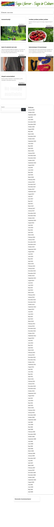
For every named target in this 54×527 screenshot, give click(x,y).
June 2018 (30, 170)
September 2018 (32, 162)
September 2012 (32, 335)
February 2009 (31, 431)
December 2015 (32, 242)
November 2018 (32, 158)
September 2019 (32, 141)
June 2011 (30, 371)
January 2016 (31, 239)
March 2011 (31, 379)
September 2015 (32, 249)
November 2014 (32, 273)
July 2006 (30, 484)
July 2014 (30, 282)
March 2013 (31, 321)
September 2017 (32, 191)
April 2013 (30, 318)
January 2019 (31, 153)
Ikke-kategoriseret (22, 26)
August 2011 (31, 367)
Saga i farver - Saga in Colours (34, 3)
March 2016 (31, 234)
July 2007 (30, 460)
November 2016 (32, 215)
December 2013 (32, 299)
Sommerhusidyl (5, 19)
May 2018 (30, 172)
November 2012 (32, 331)
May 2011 (30, 374)
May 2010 (30, 403)
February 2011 (31, 381)
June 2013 (30, 314)
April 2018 (30, 174)
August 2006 (31, 482)
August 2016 (31, 222)
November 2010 (32, 388)
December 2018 (32, 155)
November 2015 (32, 244)
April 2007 (30, 463)
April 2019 (30, 148)
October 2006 (31, 477)
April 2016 (30, 232)
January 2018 (31, 182)
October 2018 (31, 160)
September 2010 (32, 393)
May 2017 (30, 201)
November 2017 (32, 186)
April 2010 (30, 405)
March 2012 (31, 350)
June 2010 (30, 400)
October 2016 (31, 218)
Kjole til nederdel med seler (9, 47)
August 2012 (31, 338)
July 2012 (30, 340)
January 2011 (31, 383)
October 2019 (31, 138)
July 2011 (30, 369)
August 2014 (31, 280)
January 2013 (31, 326)
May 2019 (30, 146)
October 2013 (31, 304)
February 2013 (31, 323)
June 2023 (30, 119)
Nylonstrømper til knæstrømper (38, 47)
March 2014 (31, 292)
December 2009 (32, 415)
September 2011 (32, 364)
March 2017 (31, 206)
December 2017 (32, 184)
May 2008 (30, 446)
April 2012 (30, 347)
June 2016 (30, 227)
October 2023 (31, 112)
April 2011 (30, 376)
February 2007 (31, 467)
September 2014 (32, 278)
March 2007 (31, 465)
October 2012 (31, 333)
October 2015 (31, 246)
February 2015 (31, 266)
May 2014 (30, 287)
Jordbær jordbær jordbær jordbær (38, 19)
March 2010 (31, 407)
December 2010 (32, 386)
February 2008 (31, 453)
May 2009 (30, 427)
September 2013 (32, 306)
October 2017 (31, 189)
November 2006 (32, 475)
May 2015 (30, 258)
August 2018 (31, 165)
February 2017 (31, 208)
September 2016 (32, 220)
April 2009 (30, 429)
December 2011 (32, 357)
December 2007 (32, 458)
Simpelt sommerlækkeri (8, 76)
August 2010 (31, 395)
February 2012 (31, 352)
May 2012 (30, 345)
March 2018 (31, 177)
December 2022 (32, 122)
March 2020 (31, 134)
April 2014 (30, 290)
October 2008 (31, 436)
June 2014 (30, 285)
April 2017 (30, 203)
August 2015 (31, 251)
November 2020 (32, 124)
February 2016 (31, 237)
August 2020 (31, 129)
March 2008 (31, 451)
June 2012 (30, 343)
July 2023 (30, 117)
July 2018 (30, 167)
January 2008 (31, 455)
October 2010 (31, 391)
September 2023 (32, 114)
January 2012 (31, 355)
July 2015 (30, 254)
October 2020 (31, 126)
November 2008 (32, 434)
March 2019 (31, 150)
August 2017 (31, 194)
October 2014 (31, 275)
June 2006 (30, 487)
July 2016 (30, 225)
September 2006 (32, 479)
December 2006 (32, 472)
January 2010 (31, 412)
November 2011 (32, 359)
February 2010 (31, 410)
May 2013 (30, 316)
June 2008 (30, 443)
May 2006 (30, 489)
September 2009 (32, 419)
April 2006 (30, 491)
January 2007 (31, 470)
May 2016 (30, 230)
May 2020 (30, 131)
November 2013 (32, 302)
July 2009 (30, 422)
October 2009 (31, 417)
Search (3, 107)
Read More (21, 24)
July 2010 (30, 398)
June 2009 (30, 424)
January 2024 (31, 110)
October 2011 (31, 362)
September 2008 (32, 439)
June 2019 (30, 143)
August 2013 (31, 309)
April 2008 (30, 448)
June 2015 (30, 256)
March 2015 (31, 263)
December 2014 (32, 270)
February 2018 (31, 179)
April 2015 (30, 261)
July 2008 (30, 441)
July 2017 (30, 196)
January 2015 (31, 268)
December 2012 (32, 328)
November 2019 (32, 136)
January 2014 (31, 297)
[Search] (23, 109)
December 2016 (32, 213)
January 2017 (31, 210)
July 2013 (30, 311)
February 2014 (31, 294)
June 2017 (30, 198)
